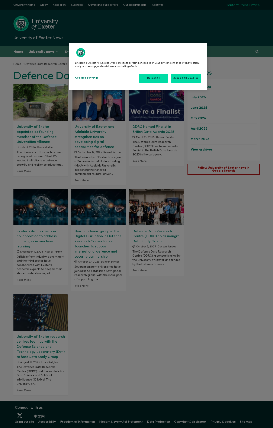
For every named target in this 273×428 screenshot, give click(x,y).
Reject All (153, 77)
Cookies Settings (86, 77)
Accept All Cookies (186, 77)
